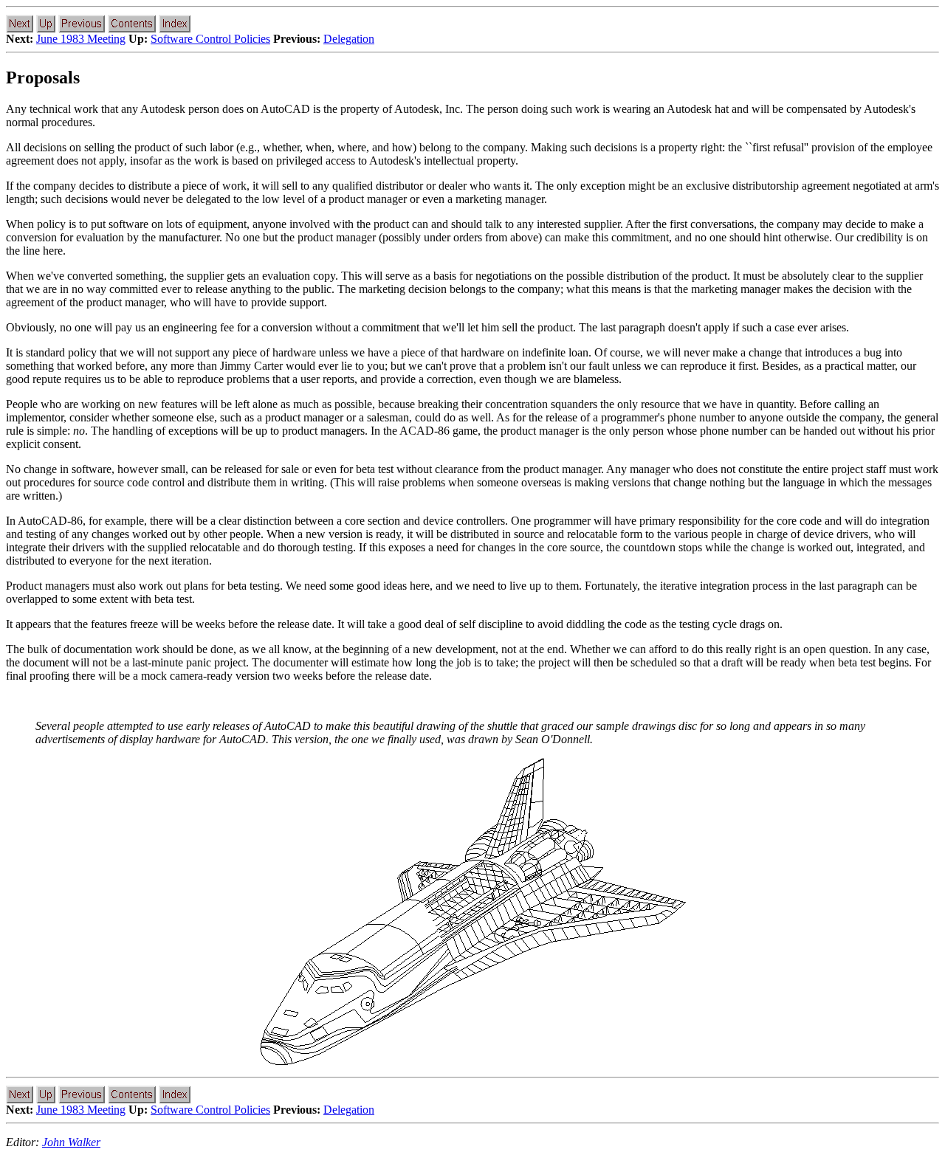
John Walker (71, 1142)
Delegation (348, 38)
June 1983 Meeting (81, 38)
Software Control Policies (210, 38)
